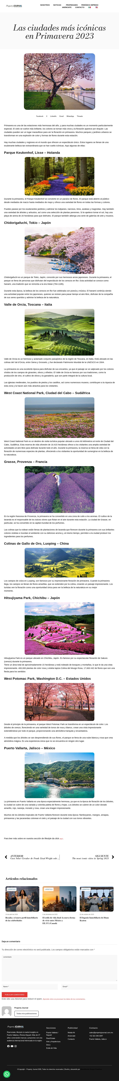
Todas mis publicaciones (26, 1014)
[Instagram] (15, 1046)
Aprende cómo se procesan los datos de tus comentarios (64, 999)
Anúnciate (66, 7)
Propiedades (72, 5)
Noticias (57, 5)
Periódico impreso (89, 5)
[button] (40, 116)
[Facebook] (8, 1046)
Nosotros (45, 5)
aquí (61, 839)
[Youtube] (12, 1046)
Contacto (79, 7)
